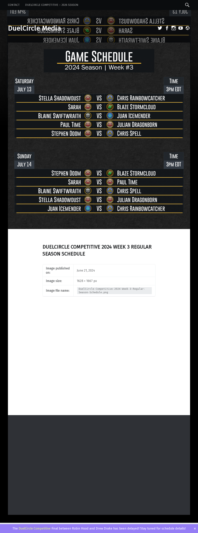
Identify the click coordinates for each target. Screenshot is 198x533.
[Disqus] (99, 364)
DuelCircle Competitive (35, 528)
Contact (14, 5)
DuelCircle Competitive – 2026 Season (51, 5)
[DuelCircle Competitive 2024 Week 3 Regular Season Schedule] (99, 45)
